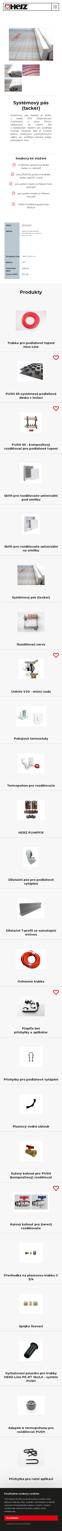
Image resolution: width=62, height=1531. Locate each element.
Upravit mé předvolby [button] (18, 1523)
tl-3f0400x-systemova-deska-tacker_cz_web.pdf (33, 166)
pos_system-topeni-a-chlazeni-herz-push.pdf (34, 185)
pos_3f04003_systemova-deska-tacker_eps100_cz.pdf (34, 176)
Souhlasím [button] (12, 1518)
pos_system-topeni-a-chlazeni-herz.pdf (34, 195)
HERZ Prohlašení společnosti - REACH (34, 206)
